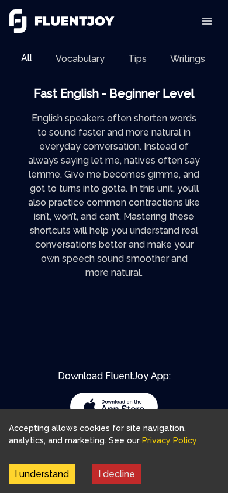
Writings (187, 58)
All (26, 58)
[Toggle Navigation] (207, 21)
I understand (42, 474)
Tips (137, 58)
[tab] (26, 58)
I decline (116, 474)
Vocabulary (80, 58)
